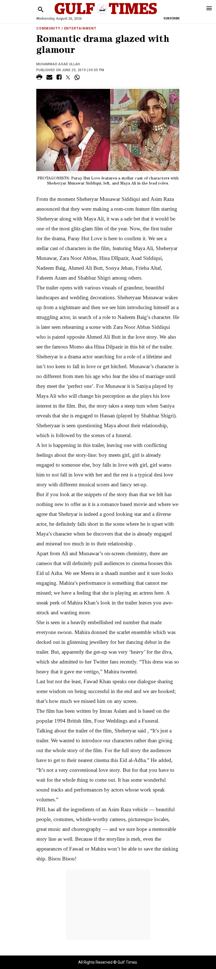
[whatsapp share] (77, 77)
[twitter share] (67, 77)
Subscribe (171, 18)
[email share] (49, 78)
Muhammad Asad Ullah (58, 64)
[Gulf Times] (106, 14)
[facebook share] (59, 78)
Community (48, 28)
